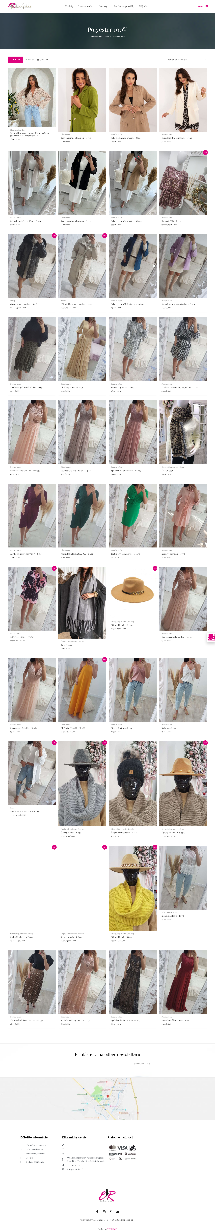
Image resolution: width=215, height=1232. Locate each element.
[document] (107, 616)
